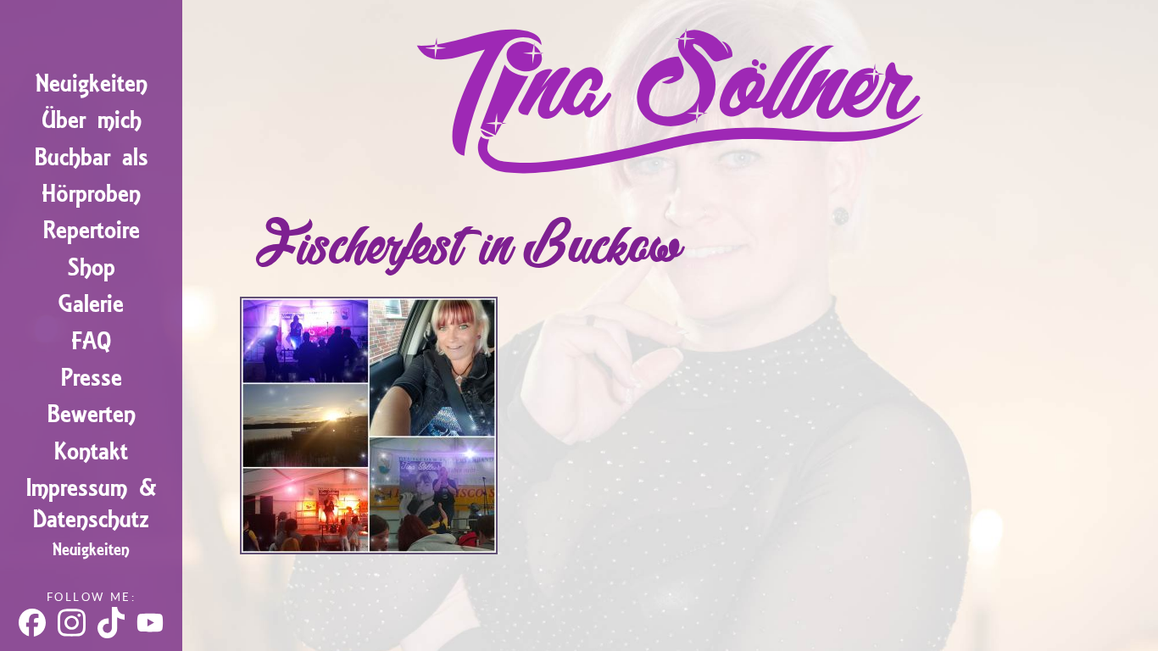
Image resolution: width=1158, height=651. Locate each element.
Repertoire (91, 230)
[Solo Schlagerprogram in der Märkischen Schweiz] (369, 547)
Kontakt (91, 451)
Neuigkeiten (92, 83)
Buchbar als (91, 157)
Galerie (91, 304)
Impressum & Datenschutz (91, 503)
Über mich (92, 120)
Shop (91, 267)
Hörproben (91, 193)
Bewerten (91, 414)
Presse (91, 377)
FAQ (91, 341)
